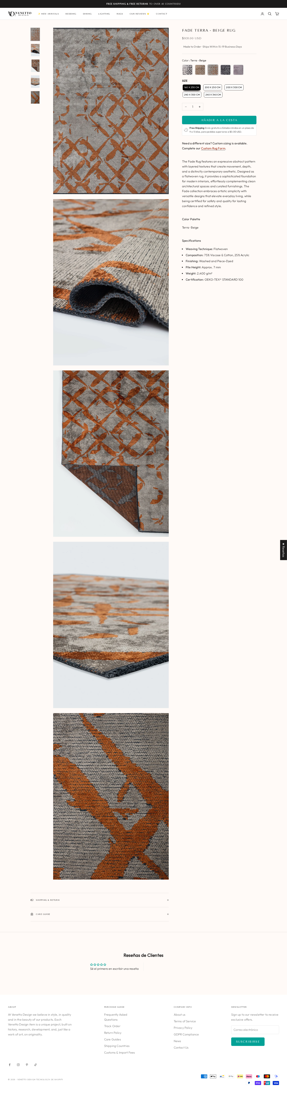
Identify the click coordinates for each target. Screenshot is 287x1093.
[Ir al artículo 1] (35, 34)
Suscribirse (248, 1041)
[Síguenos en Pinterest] (27, 1064)
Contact (161, 14)
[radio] (187, 70)
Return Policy (112, 1033)
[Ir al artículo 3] (35, 65)
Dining (87, 14)
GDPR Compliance (186, 1034)
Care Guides (112, 1039)
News (177, 1041)
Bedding (70, 14)
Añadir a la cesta (219, 120)
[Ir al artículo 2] (35, 50)
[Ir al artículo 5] (35, 97)
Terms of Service (185, 1021)
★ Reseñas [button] (284, 550)
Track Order (112, 1026)
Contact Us (181, 1047)
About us (179, 1014)
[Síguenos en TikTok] (35, 1064)
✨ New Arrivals (48, 14)
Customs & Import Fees (119, 1052)
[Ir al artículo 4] (35, 81)
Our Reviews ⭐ (139, 14)
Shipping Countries (117, 1046)
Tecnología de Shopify (49, 1080)
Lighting (104, 14)
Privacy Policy (183, 1028)
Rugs (120, 14)
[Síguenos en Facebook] (9, 1064)
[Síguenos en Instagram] (18, 1064)
